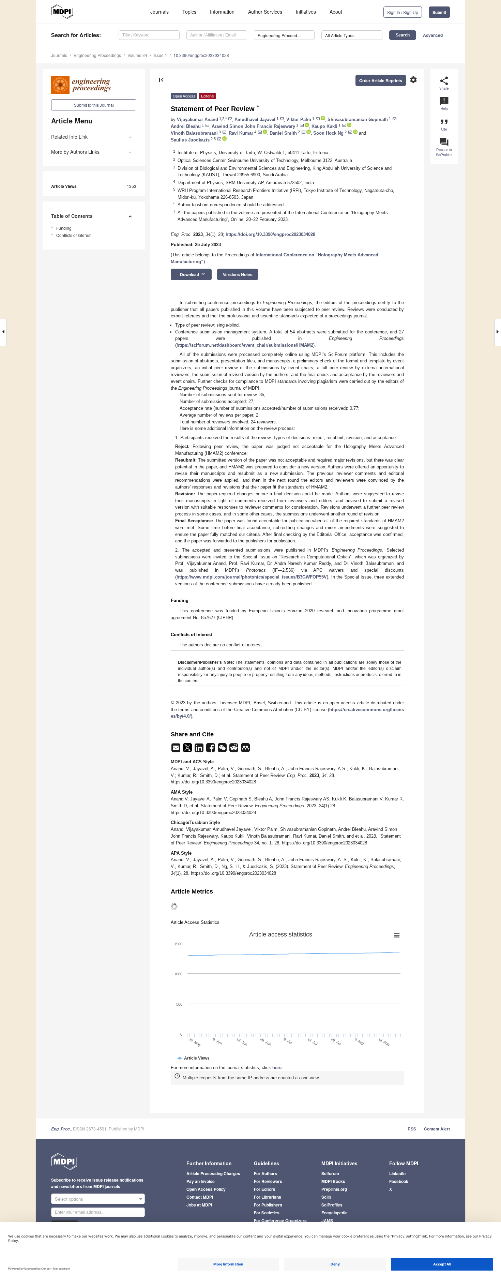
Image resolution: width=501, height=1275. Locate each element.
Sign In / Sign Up (402, 12)
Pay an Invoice (200, 1181)
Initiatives (306, 11)
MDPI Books (333, 1181)
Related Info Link (69, 136)
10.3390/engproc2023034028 (201, 55)
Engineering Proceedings (97, 55)
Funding (64, 228)
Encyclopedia (334, 1213)
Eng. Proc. (61, 1129)
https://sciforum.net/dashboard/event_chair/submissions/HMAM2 (245, 345)
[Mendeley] (245, 749)
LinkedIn (397, 1173)
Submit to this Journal (94, 105)
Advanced (433, 35)
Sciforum (330, 1173)
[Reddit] (234, 749)
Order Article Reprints (380, 80)
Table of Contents (72, 215)
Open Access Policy (206, 1189)
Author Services (265, 11)
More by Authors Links (75, 151)
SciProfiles (332, 1205)
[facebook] (211, 749)
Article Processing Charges (213, 1173)
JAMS (327, 1220)
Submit (439, 12)
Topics (189, 11)
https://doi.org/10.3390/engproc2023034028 (270, 234)
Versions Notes (238, 274)
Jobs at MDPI (199, 1205)
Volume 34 (137, 55)
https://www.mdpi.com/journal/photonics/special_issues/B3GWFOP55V (252, 577)
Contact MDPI (199, 1197)
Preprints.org (334, 1189)
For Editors (264, 1189)
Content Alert (437, 1129)
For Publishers (268, 1205)
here (277, 1067)
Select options (69, 1199)
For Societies (266, 1213)
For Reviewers (268, 1181)
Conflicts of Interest (73, 235)
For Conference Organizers (280, 1220)
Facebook (398, 1181)
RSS (412, 1129)
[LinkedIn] (200, 749)
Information (222, 11)
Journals (159, 11)
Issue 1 (160, 55)
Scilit (326, 1197)
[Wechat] (223, 749)
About (336, 11)
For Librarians (267, 1197)
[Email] (176, 749)
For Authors (265, 1173)
